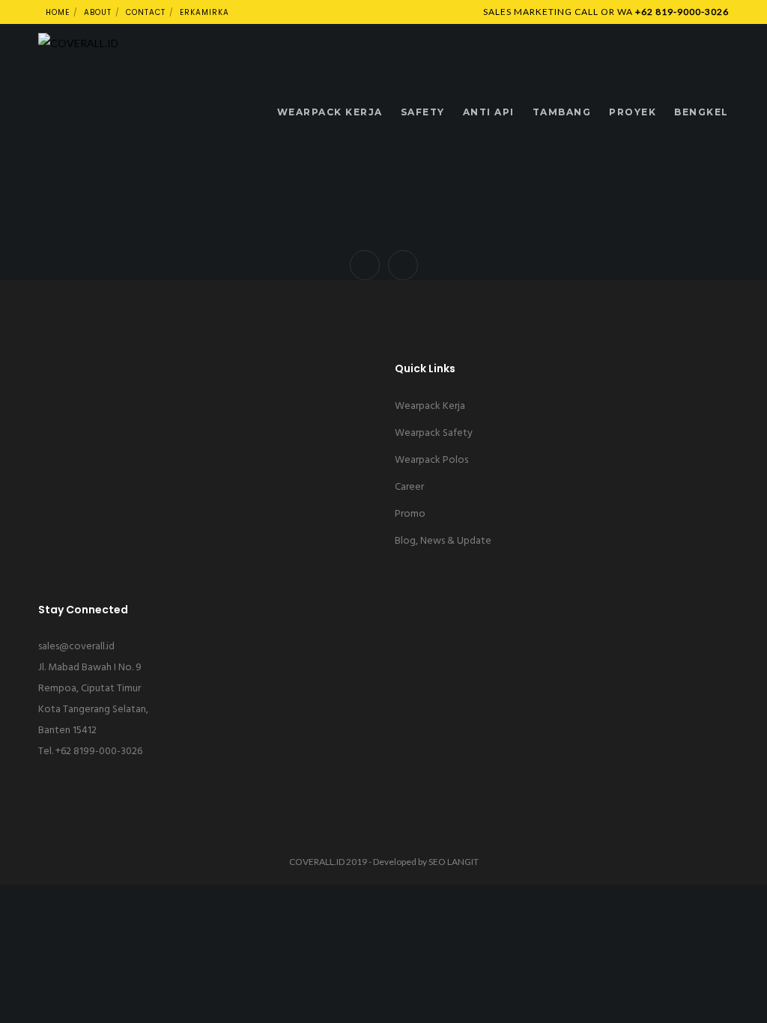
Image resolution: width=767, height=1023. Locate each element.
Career (409, 487)
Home (58, 12)
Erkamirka (204, 12)
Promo (410, 514)
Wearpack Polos (431, 460)
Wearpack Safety (434, 433)
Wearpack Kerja (430, 406)
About (98, 12)
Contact (146, 12)
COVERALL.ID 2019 (328, 861)
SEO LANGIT (453, 861)
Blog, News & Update (443, 541)
